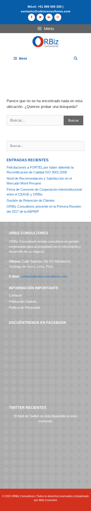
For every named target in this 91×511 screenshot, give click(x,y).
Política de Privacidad (24, 307)
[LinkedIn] (49, 17)
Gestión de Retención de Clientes (31, 200)
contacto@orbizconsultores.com (44, 276)
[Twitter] (40, 17)
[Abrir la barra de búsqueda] (75, 58)
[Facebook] (31, 17)
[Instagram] (57, 17)
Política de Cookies (23, 301)
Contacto (15, 295)
